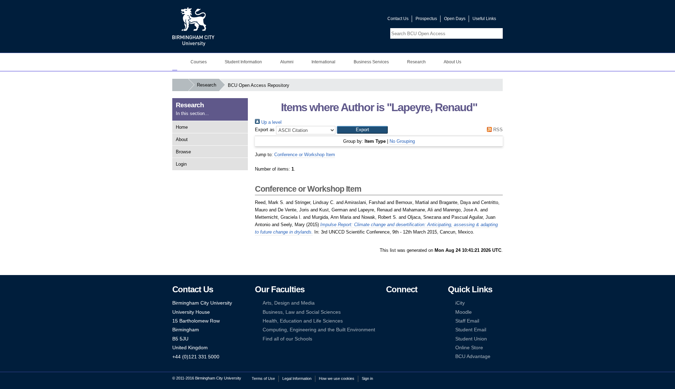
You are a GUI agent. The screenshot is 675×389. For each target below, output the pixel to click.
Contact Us (398, 19)
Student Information (243, 62)
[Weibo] (389, 321)
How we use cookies (336, 378)
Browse (183, 151)
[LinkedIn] (389, 312)
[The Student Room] (410, 321)
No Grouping (402, 141)
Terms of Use (263, 378)
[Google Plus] (410, 312)
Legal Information (296, 378)
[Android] (400, 330)
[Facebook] (389, 303)
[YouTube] (410, 303)
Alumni (287, 62)
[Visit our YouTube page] (365, 20)
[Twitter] (400, 303)
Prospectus (426, 19)
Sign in (367, 378)
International (323, 62)
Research (416, 62)
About (182, 139)
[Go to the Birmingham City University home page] (193, 26)
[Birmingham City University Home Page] (174, 62)
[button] (362, 130)
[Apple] (389, 330)
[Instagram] (400, 312)
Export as (265, 129)
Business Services (371, 62)
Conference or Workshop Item (304, 154)
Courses (199, 62)
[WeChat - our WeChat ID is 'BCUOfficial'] (400, 321)
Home (182, 127)
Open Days (454, 19)
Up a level (271, 122)
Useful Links (484, 19)
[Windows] (410, 330)
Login (181, 164)
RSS (497, 129)
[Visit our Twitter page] (356, 20)
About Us (452, 62)
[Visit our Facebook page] (348, 20)
